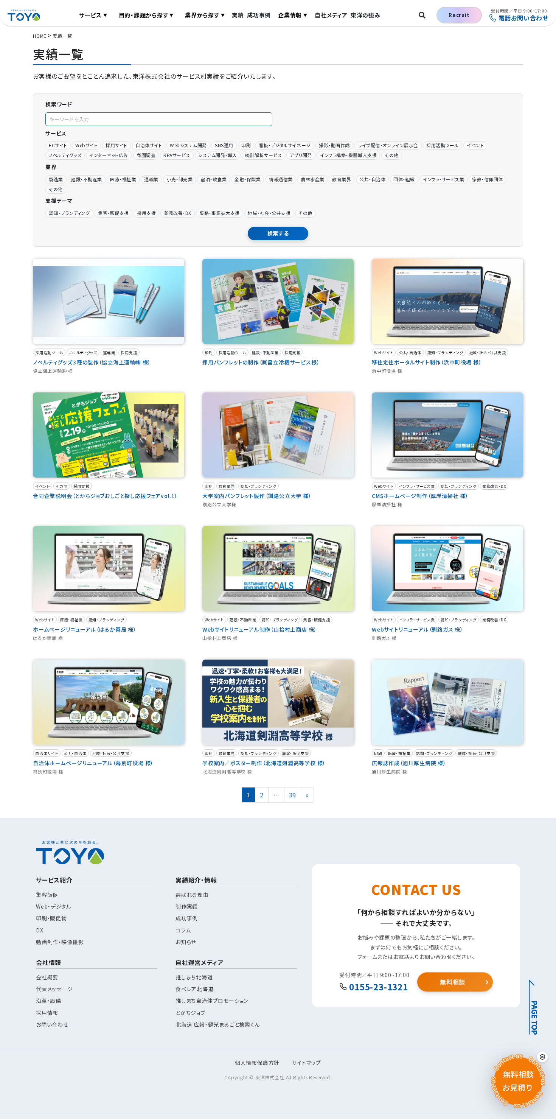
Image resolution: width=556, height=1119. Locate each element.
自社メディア (331, 15)
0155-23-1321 (378, 986)
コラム (183, 930)
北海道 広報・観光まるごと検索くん (217, 1024)
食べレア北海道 (194, 989)
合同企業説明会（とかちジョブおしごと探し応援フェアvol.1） (105, 496)
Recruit (459, 15)
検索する (278, 233)
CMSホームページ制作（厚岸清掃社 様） (420, 496)
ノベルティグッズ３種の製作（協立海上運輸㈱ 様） (92, 362)
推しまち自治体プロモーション (211, 1000)
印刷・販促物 (51, 918)
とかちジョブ (190, 1012)
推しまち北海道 (194, 977)
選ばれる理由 (192, 894)
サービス (93, 15)
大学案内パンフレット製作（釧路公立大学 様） (257, 496)
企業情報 (293, 15)
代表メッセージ (54, 989)
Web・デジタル (53, 906)
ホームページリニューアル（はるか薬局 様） (85, 629)
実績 (238, 15)
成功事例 (259, 15)
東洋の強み (366, 15)
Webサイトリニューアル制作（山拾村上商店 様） (259, 629)
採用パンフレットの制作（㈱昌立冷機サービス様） (261, 362)
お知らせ (185, 942)
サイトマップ (306, 1062)
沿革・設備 (48, 1000)
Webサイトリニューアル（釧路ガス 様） (417, 629)
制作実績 (186, 906)
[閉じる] (542, 1057)
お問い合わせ (52, 1024)
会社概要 (47, 977)
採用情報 (47, 1012)
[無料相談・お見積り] (518, 1081)
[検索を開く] (422, 15)
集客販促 (47, 894)
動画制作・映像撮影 (60, 942)
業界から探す (205, 15)
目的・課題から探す (146, 15)
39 (295, 794)
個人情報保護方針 (257, 1062)
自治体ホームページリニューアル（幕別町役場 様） (93, 763)
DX (39, 930)
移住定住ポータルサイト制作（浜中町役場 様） (427, 362)
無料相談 (452, 981)
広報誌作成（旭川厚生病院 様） (409, 763)
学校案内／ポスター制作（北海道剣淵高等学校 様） (264, 763)
